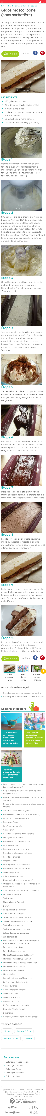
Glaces (7, 1031)
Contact (21, 1090)
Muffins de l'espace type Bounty (17, 959)
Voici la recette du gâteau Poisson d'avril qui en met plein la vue (24, 792)
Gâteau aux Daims (11, 993)
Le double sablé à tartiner (14, 910)
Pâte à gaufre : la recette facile (16, 864)
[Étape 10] (23, 620)
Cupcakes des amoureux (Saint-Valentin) (21, 890)
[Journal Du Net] (34, 1107)
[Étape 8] (23, 517)
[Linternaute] (12, 1112)
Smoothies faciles (10, 860)
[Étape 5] (23, 369)
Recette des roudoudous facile (16, 841)
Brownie (6, 906)
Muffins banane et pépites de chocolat (20, 962)
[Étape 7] (23, 470)
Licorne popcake (10, 845)
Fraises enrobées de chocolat (16, 818)
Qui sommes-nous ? (10, 1090)
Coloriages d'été (13, 1076)
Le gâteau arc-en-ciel (12, 826)
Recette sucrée (11, 1038)
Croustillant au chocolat (13, 913)
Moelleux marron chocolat (14, 966)
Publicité (29, 1090)
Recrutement (38, 1090)
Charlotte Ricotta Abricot (14, 1009)
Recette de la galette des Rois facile (18, 833)
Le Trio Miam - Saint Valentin (15, 982)
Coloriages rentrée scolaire (17, 1062)
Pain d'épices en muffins (14, 951)
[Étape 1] (23, 142)
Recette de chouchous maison (16, 868)
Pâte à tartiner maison (13, 947)
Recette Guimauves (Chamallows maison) (21, 814)
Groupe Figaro (34, 1094)
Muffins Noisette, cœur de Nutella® (18, 955)
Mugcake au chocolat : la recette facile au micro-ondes (21, 885)
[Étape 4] (23, 310)
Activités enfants (20, 6)
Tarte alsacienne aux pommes (16, 929)
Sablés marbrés (10, 937)
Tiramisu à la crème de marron (17, 917)
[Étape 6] (23, 420)
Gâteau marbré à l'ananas (14, 989)
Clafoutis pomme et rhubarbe (16, 1005)
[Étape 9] (23, 567)
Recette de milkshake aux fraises (17, 853)
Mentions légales (22, 1094)
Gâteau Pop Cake (11, 872)
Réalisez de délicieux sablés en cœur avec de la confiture (23, 798)
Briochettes (8, 1013)
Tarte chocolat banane (13, 925)
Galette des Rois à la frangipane (17, 810)
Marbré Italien (9, 974)
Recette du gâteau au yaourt (16, 849)
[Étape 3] (23, 260)
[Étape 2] (23, 195)
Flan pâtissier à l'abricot (13, 902)
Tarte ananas (9, 898)
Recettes (33, 6)
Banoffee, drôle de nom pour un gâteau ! (21, 1016)
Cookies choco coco (12, 1001)
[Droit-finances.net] (34, 1112)
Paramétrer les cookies (32, 1092)
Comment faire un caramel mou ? (18, 880)
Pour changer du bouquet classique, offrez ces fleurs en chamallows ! (23, 785)
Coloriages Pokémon (15, 1072)
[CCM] (12, 1107)
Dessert (28, 1038)
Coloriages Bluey (13, 1069)
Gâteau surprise (10, 986)
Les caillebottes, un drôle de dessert (18, 978)
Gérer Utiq (10, 1094)
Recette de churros (11, 857)
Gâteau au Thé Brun (12, 997)
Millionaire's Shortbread (13, 970)
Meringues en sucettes (13, 837)
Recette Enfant (24, 1031)
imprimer (12, 54)
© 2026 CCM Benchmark (23, 1096)
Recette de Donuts (11, 822)
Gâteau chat (8, 830)
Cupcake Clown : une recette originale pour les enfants (23, 805)
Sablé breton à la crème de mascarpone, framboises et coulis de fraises (21, 942)
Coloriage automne (14, 1065)
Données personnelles (14, 1092)
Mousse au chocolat (12, 894)
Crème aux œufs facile (13, 876)
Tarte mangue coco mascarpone (17, 921)
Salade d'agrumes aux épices (16, 933)
